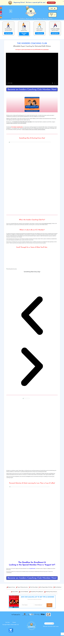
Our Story (7, 622)
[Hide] (0, 19)
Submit (49, 605)
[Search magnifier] (53, 623)
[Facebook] (1, 6)
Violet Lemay (56, 626)
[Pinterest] (1, 12)
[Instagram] (1, 14)
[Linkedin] (1, 10)
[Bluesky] (1, 15)
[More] (1, 17)
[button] (6, 11)
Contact (14, 622)
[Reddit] (1, 8)
